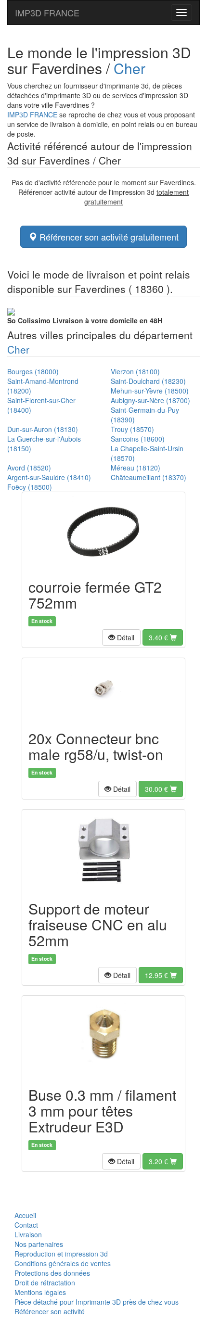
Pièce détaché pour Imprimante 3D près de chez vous (96, 1302)
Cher (129, 68)
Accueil (25, 1215)
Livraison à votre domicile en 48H (84, 320)
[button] (121, 637)
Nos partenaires (38, 1244)
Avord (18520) (29, 467)
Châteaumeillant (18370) (148, 477)
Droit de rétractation (44, 1282)
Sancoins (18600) (138, 439)
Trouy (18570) (132, 429)
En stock (41, 620)
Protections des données (52, 1273)
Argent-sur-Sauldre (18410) (49, 477)
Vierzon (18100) (135, 371)
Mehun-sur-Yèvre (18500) (150, 390)
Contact (26, 1225)
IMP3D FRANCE (47, 12)
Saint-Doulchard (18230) (148, 381)
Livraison (28, 1234)
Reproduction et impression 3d (61, 1253)
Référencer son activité (49, 1311)
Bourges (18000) (33, 371)
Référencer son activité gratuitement (108, 236)
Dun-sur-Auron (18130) (42, 429)
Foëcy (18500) (29, 487)
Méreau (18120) (135, 467)
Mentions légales (40, 1292)
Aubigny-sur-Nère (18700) (150, 400)
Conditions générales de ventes (62, 1263)
